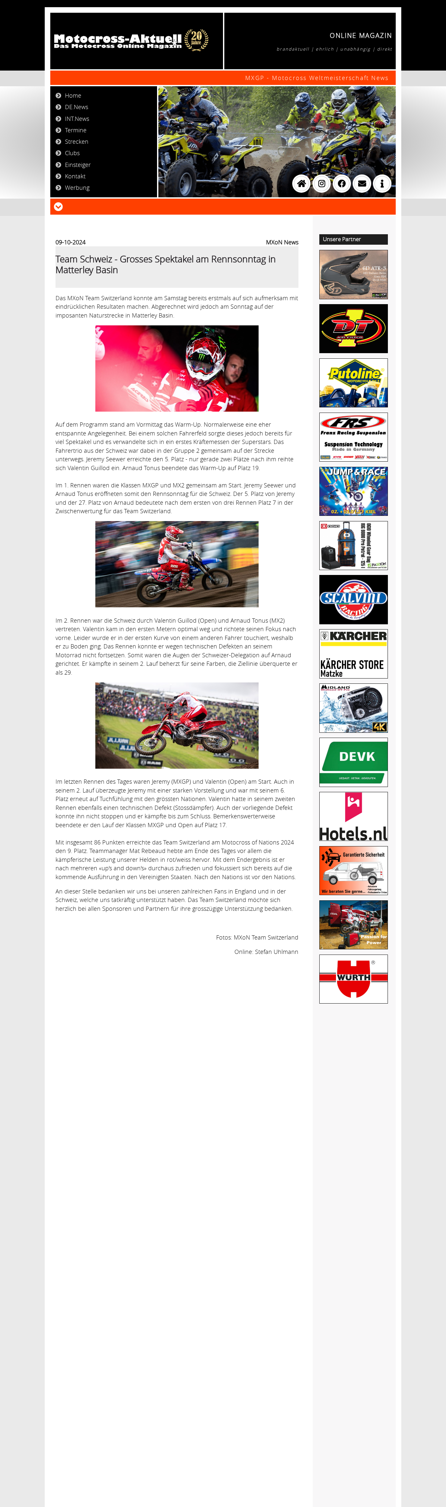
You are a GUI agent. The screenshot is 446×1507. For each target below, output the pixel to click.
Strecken (76, 141)
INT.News (77, 119)
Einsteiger (78, 165)
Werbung (77, 187)
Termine (76, 130)
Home (73, 95)
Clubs (72, 153)
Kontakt (75, 176)
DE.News (76, 107)
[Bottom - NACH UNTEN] (58, 206)
